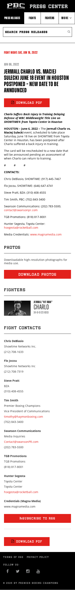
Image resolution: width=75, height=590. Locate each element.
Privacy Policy (38, 557)
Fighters (49, 18)
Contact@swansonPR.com (21, 442)
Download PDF (29, 103)
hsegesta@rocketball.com (21, 227)
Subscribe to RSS (38, 518)
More (65, 18)
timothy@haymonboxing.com (23, 416)
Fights (32, 18)
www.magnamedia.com (46, 234)
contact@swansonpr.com (21, 210)
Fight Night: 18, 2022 (21, 52)
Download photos (37, 274)
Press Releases (12, 18)
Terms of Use (13, 557)
